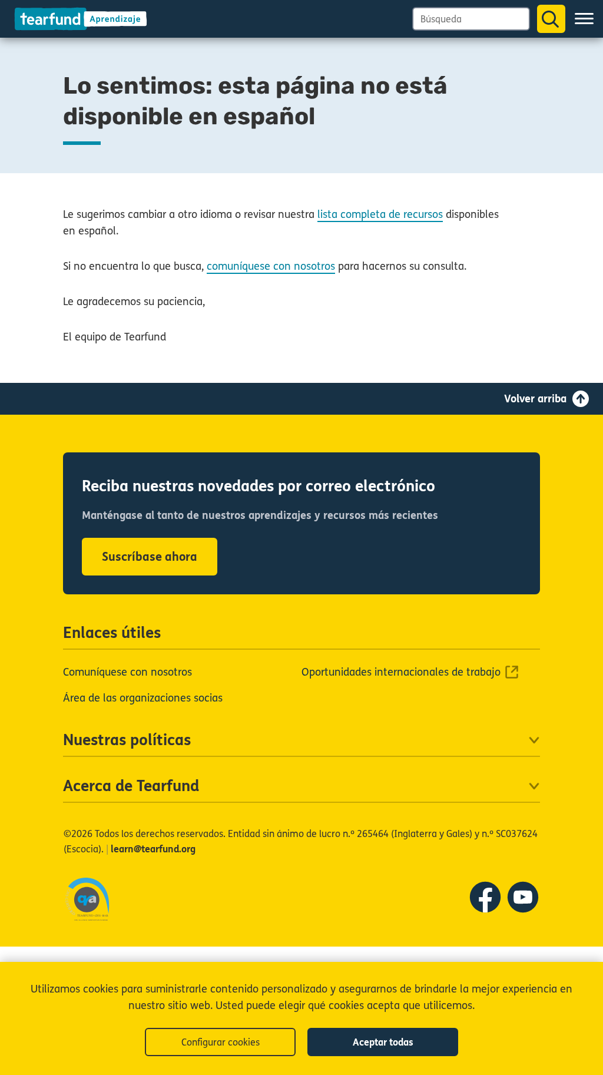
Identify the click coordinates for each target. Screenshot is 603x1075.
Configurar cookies (220, 1042)
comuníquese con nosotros (271, 266)
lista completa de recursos (380, 214)
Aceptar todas (383, 1042)
